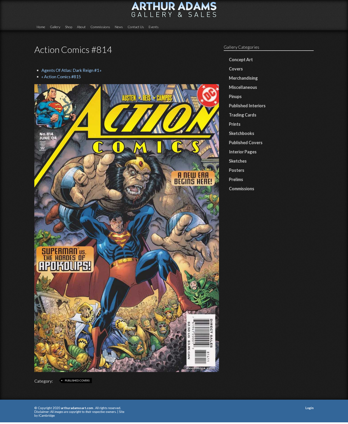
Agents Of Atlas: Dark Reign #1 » (71, 70)
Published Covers (77, 380)
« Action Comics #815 (61, 76)
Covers (236, 68)
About (81, 27)
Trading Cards (242, 114)
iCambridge (47, 415)
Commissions (100, 27)
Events (154, 27)
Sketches (238, 161)
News (119, 27)
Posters (236, 170)
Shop (68, 27)
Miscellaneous (243, 87)
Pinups (235, 96)
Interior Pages (243, 151)
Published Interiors (247, 105)
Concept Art (241, 59)
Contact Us (136, 27)
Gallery (55, 27)
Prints (235, 124)
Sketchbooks (241, 133)
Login (309, 408)
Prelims (236, 179)
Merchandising (243, 78)
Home (41, 27)
